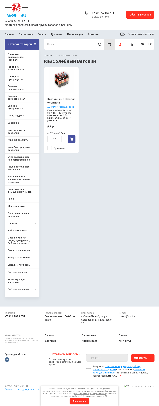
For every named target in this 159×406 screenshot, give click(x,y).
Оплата (42, 34)
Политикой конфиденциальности (90, 393)
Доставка (57, 34)
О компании (26, 34)
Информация (75, 34)
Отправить (140, 357)
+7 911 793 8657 (101, 12)
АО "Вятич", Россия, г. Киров (60, 107)
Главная (9, 34)
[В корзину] (71, 139)
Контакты (93, 34)
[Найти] (99, 44)
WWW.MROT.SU (17, 21)
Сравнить (59, 148)
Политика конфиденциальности (22, 389)
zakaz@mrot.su (127, 316)
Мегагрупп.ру (147, 386)
